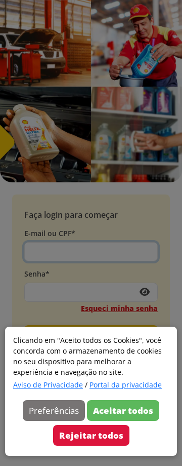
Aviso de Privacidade (48, 385)
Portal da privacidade (125, 385)
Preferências (54, 410)
